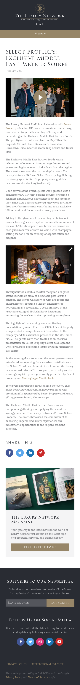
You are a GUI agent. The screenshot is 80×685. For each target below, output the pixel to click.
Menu (39, 34)
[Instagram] (40, 642)
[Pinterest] (41, 453)
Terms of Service (38, 677)
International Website (47, 664)
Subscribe (60, 603)
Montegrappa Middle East (37, 378)
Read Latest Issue (40, 547)
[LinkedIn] (30, 453)
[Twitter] (20, 453)
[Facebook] (9, 453)
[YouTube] (59, 642)
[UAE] (40, 14)
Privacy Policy (16, 664)
